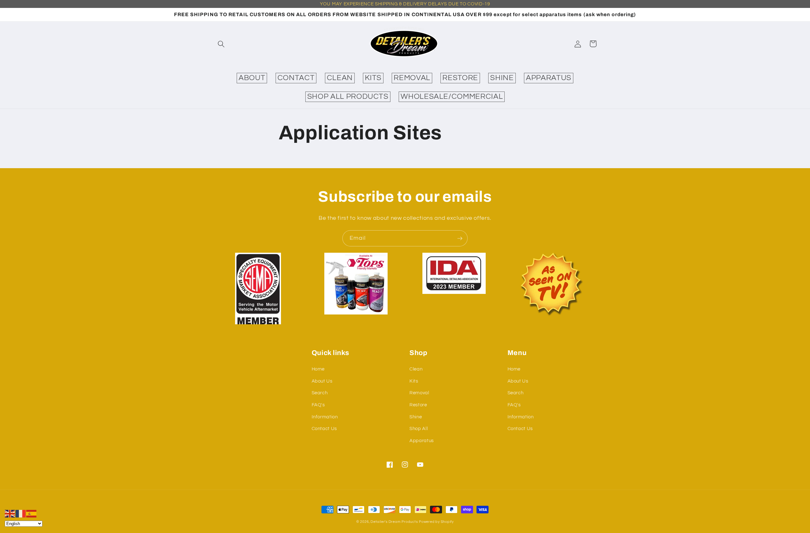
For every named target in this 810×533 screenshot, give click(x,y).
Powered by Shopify (436, 521)
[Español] (31, 513)
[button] (221, 43)
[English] (10, 513)
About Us (322, 381)
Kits (413, 381)
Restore (418, 404)
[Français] (21, 513)
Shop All (418, 428)
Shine (415, 416)
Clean (415, 368)
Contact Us (324, 428)
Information (325, 416)
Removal (419, 392)
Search (320, 392)
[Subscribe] (459, 238)
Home (318, 368)
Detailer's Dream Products (394, 521)
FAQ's (318, 404)
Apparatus (421, 440)
